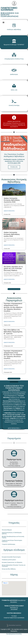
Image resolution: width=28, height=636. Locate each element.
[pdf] (14, 41)
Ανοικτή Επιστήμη (14, 105)
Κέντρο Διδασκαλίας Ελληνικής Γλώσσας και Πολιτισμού (13, 565)
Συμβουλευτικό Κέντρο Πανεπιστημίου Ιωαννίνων (12, 541)
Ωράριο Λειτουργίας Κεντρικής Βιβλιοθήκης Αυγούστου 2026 (12, 200)
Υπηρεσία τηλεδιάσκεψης (8, 544)
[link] (14, 25)
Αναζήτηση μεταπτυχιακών (9, 559)
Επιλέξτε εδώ (14, 167)
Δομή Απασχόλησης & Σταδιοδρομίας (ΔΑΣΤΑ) (12, 533)
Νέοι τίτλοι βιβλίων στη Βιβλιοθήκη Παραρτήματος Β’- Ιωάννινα (13, 331)
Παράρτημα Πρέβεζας (14, 481)
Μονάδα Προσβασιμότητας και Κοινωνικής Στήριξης (13, 537)
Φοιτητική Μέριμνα (7, 530)
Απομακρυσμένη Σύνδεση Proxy (14, 59)
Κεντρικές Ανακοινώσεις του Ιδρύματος (12, 562)
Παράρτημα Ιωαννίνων (14, 500)
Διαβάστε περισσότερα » (9, 210)
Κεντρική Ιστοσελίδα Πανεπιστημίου (11, 557)
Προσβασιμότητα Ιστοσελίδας (14, 634)
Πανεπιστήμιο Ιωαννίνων (9, 9)
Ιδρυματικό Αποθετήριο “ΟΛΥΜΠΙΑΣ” (14, 44)
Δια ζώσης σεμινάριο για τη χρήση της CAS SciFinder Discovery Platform (13, 268)
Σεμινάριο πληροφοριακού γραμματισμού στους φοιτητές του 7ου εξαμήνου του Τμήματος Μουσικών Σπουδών (13, 354)
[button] (3, 22)
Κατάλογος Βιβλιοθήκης (14, 29)
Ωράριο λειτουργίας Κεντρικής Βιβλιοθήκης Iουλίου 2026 (12, 234)
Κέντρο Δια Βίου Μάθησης (9, 569)
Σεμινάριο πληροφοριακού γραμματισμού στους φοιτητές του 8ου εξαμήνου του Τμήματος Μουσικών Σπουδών (13, 307)
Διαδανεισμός (14, 74)
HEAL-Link (14, 90)
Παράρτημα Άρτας (14, 459)
